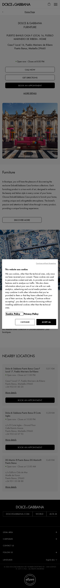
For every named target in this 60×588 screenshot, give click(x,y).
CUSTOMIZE (25, 322)
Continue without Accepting (46, 263)
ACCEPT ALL (46, 322)
